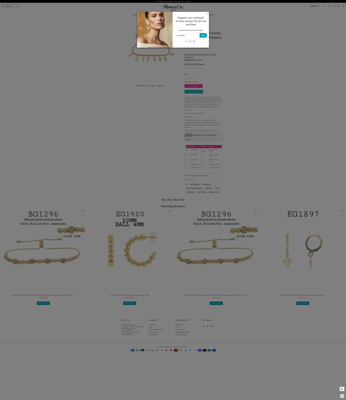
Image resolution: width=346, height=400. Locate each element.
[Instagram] (194, 41)
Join (203, 35)
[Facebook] (186, 41)
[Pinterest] (190, 41)
